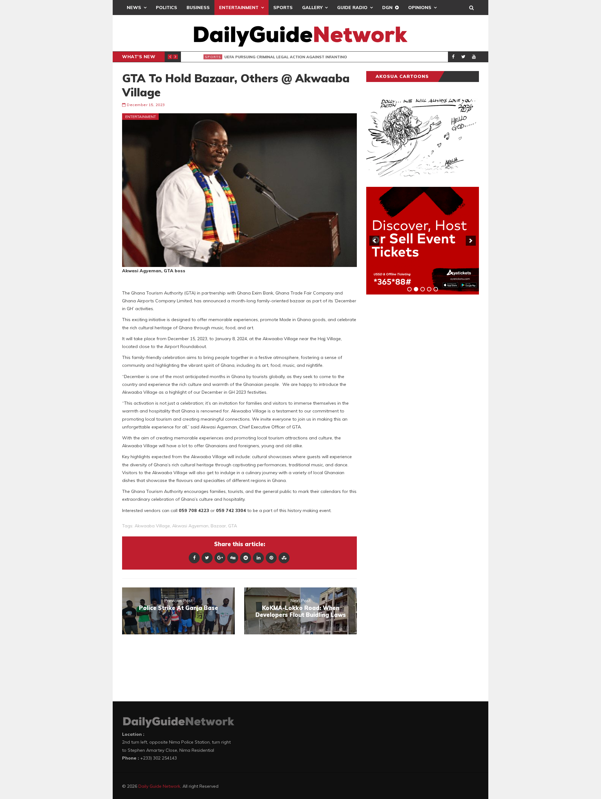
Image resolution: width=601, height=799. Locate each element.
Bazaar (218, 526)
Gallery (312, 7)
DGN (387, 7)
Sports (283, 7)
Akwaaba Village (152, 526)
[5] (436, 289)
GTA (232, 526)
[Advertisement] (413, 397)
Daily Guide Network (159, 786)
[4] (429, 289)
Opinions (419, 7)
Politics (166, 7)
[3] (422, 289)
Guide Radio (352, 7)
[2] (416, 289)
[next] (471, 241)
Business (198, 7)
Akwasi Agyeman (190, 526)
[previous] (374, 241)
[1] (409, 289)
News (134, 7)
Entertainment (239, 7)
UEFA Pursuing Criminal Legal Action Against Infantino (280, 57)
